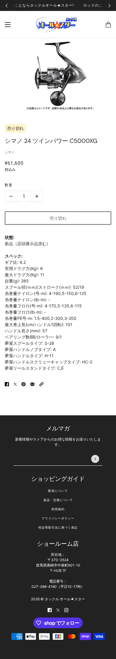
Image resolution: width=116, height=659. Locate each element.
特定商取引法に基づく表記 (58, 527)
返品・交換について (58, 500)
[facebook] (49, 609)
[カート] (108, 25)
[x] (58, 609)
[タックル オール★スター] (58, 24)
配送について (58, 490)
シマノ (10, 152)
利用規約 (58, 509)
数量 (8, 185)
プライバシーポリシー (58, 518)
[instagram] (66, 609)
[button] (41, 383)
